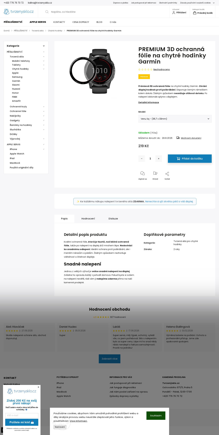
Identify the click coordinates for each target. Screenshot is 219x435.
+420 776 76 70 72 (172, 396)
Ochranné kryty (18, 106)
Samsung (17, 76)
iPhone (13, 149)
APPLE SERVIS (13, 144)
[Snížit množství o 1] (141, 158)
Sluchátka (15, 129)
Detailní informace (148, 102)
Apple (15, 72)
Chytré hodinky (20, 68)
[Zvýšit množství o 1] (158, 158)
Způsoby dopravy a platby (124, 396)
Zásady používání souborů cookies (195, 3)
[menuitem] (15, 22)
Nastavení (60, 427)
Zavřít (206, 184)
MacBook (15, 162)
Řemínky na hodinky (21, 125)
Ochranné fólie (18, 111)
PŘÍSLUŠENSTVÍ (14, 51)
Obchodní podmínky (168, 3)
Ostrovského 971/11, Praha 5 (177, 387)
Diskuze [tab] (113, 218)
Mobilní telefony (21, 60)
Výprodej (15, 138)
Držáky (13, 134)
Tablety (16, 64)
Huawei (16, 88)
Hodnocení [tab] (88, 218)
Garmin (16, 80)
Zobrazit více (109, 358)
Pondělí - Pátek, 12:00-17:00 (177, 391)
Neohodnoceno (161, 69)
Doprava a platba (120, 3)
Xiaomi (16, 84)
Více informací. (78, 420)
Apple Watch (17, 153)
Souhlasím (156, 415)
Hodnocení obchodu (109, 309)
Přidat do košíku (192, 158)
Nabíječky (15, 115)
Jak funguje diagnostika (123, 387)
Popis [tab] (64, 218)
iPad (12, 158)
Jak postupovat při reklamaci (143, 3)
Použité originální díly (21, 167)
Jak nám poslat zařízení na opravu (129, 391)
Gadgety (15, 120)
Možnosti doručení (191, 138)
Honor (15, 92)
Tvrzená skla (17, 56)
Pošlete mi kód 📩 (22, 422)
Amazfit (16, 100)
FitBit (14, 96)
